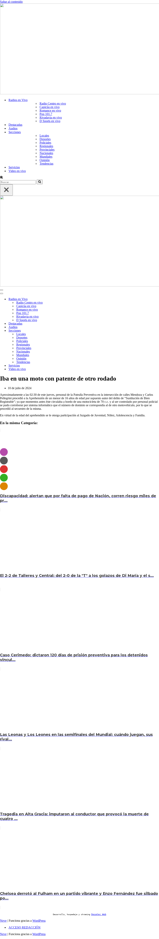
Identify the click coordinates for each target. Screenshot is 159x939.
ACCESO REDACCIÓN (25, 927)
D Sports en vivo (50, 121)
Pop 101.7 (46, 114)
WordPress (39, 920)
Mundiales (46, 156)
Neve (3, 920)
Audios (13, 128)
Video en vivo (17, 171)
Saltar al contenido (11, 1)
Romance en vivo (50, 110)
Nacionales (46, 153)
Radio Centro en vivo (53, 103)
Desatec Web (98, 914)
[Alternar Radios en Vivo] (66, 299)
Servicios (14, 167)
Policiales (45, 142)
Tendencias (46, 163)
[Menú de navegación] (1, 290)
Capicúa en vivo (50, 107)
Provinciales (47, 149)
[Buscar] (1, 177)
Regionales (46, 146)
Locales (44, 135)
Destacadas (15, 124)
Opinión (45, 160)
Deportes (45, 139)
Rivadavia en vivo (51, 117)
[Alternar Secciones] (66, 330)
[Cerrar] (6, 190)
